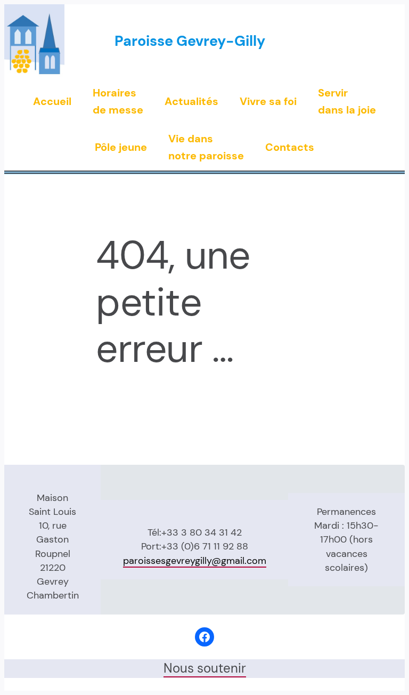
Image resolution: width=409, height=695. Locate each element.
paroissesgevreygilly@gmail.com (194, 561)
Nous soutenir (204, 668)
